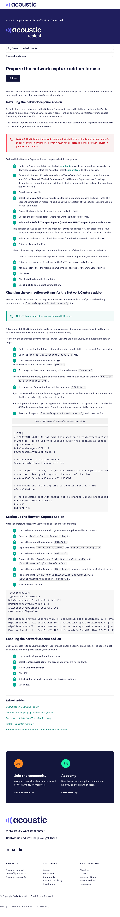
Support (47, 869)
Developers (49, 883)
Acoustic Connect (15, 869)
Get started (57, 20)
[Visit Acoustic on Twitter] (8, 850)
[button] (60, 56)
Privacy (3, 906)
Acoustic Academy (52, 880)
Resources (85, 883)
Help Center (49, 873)
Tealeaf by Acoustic (16, 873)
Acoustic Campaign (16, 876)
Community (49, 876)
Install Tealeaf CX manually (20, 723)
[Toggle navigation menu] (109, 4)
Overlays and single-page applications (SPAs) (29, 712)
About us (84, 869)
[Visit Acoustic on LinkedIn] (20, 851)
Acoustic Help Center (17, 20)
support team (73, 169)
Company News (88, 876)
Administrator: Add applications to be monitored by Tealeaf (36, 729)
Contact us (13, 838)
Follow (13, 78)
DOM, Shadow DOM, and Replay (22, 706)
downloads (65, 165)
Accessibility (42, 906)
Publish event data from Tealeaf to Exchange (29, 718)
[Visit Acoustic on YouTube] (13, 851)
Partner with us (88, 880)
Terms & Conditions (22, 906)
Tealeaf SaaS (39, 20)
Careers (84, 873)
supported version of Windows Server (35, 142)
